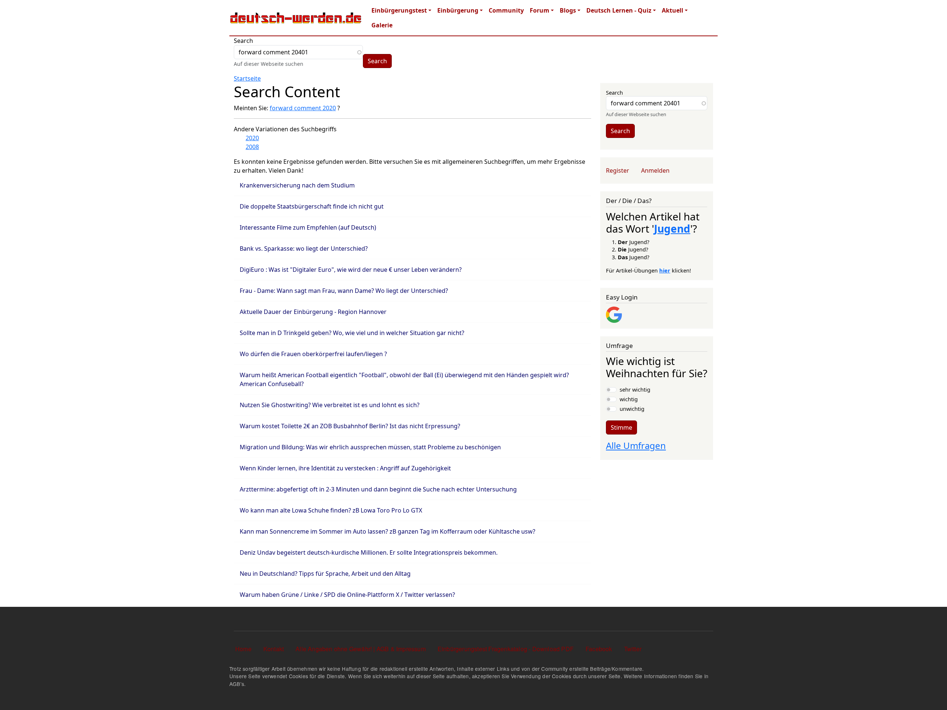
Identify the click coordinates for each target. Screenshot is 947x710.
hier (664, 270)
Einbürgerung (457, 10)
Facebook (599, 649)
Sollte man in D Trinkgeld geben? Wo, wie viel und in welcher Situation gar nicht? (352, 333)
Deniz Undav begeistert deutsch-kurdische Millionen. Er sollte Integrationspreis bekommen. (369, 552)
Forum (539, 10)
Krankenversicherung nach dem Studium (297, 185)
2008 (252, 147)
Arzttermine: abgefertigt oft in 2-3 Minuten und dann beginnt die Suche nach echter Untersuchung (378, 489)
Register (617, 170)
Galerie (381, 25)
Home (243, 649)
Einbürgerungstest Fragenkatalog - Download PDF (506, 649)
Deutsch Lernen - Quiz (618, 10)
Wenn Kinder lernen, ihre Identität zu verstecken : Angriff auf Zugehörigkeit (345, 468)
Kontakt (273, 649)
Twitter (632, 649)
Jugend (672, 229)
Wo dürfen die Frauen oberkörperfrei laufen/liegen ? (313, 354)
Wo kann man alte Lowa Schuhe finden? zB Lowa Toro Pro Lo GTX (331, 510)
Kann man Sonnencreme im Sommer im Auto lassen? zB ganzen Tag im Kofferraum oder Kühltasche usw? (387, 531)
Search (243, 41)
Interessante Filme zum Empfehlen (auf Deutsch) (308, 227)
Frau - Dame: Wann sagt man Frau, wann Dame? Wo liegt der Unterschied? (344, 291)
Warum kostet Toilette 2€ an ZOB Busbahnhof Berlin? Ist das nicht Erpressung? (350, 426)
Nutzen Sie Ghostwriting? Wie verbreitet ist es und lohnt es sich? (329, 405)
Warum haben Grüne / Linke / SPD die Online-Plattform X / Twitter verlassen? (347, 595)
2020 (252, 138)
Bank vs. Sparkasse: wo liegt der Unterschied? (304, 248)
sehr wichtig (635, 389)
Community (506, 10)
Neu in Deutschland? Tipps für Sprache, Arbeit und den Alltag (325, 573)
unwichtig (632, 408)
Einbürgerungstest (399, 10)
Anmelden (655, 170)
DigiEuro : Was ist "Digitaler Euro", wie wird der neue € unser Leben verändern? (351, 270)
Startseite (247, 78)
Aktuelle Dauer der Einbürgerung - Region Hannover (313, 312)
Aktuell (672, 10)
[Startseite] (296, 18)
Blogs (568, 10)
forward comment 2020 (303, 108)
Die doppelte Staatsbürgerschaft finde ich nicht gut (312, 206)
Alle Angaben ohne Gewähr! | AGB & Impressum (361, 649)
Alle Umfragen (636, 445)
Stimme (621, 427)
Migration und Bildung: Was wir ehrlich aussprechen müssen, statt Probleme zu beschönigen (370, 447)
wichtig (629, 399)
